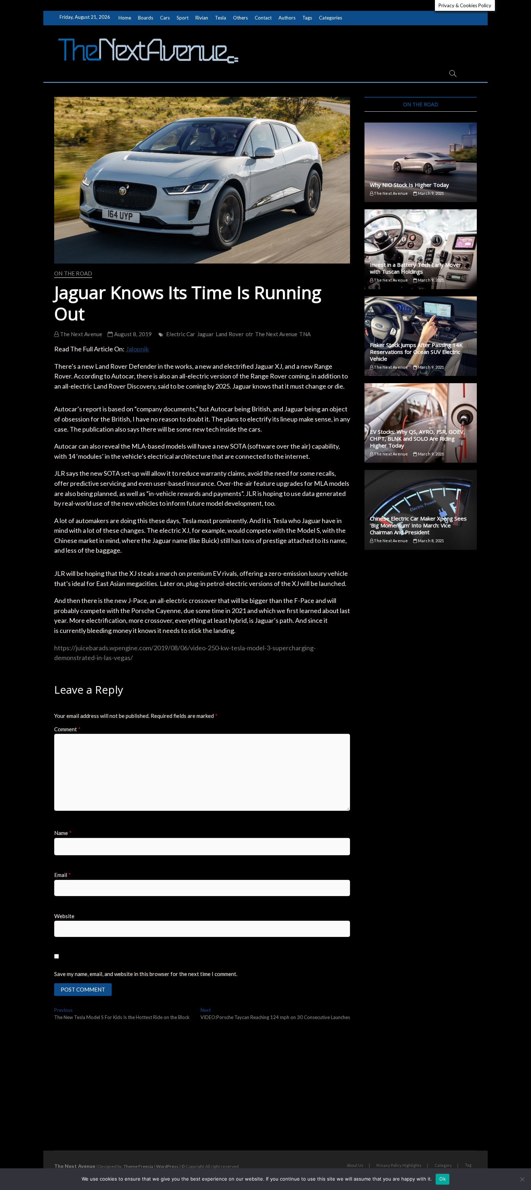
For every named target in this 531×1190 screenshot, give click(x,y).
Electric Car (180, 334)
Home (124, 18)
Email (62, 875)
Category (443, 1165)
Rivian (201, 18)
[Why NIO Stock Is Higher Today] (420, 162)
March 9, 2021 (430, 193)
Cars (165, 18)
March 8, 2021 (430, 540)
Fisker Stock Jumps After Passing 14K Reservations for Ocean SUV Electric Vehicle (416, 351)
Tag (468, 1165)
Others (240, 18)
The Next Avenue (80, 334)
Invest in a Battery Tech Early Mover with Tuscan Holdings (415, 268)
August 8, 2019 (132, 334)
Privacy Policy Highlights (399, 1165)
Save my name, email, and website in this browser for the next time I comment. (145, 974)
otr (250, 334)
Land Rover (230, 334)
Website (64, 916)
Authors (287, 18)
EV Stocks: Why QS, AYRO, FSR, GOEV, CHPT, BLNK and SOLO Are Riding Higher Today (417, 438)
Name (63, 833)
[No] (522, 1179)
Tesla (220, 18)
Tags (307, 18)
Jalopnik (137, 349)
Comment (67, 729)
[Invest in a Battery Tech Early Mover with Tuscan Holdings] (420, 249)
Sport (183, 18)
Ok (442, 1179)
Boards (145, 18)
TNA (305, 334)
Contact (263, 18)
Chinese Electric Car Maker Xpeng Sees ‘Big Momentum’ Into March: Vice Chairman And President (418, 525)
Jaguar (205, 334)
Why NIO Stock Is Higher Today (409, 184)
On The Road (73, 273)
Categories (330, 18)
